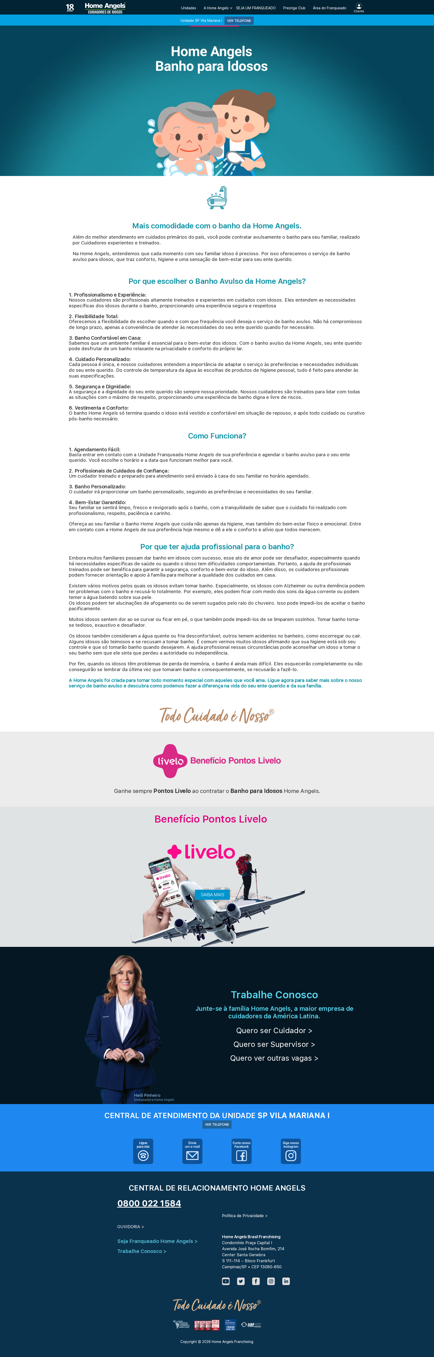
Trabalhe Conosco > (142, 1251)
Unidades (188, 8)
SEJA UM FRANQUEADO (256, 8)
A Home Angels (216, 8)
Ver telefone (239, 21)
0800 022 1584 (149, 1203)
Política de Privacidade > (245, 1215)
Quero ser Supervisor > (274, 1044)
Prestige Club (294, 8)
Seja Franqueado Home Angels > (157, 1241)
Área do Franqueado (329, 8)
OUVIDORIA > (130, 1226)
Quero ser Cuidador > (274, 1030)
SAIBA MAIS (212, 894)
